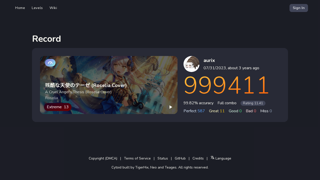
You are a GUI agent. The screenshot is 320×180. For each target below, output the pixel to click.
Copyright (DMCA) (103, 158)
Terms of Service (137, 158)
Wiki (53, 8)
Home (20, 8)
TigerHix (141, 167)
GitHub (180, 158)
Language (222, 158)
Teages (170, 167)
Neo (153, 167)
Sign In (299, 8)
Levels (37, 8)
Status (163, 158)
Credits (198, 158)
